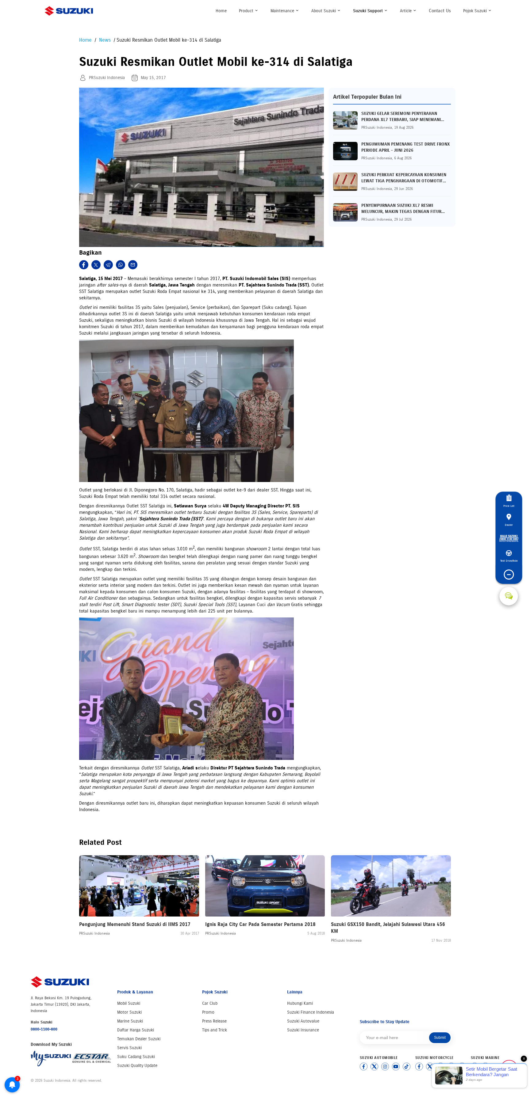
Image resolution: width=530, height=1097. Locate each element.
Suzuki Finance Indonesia (310, 1012)
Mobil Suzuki (128, 1003)
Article (406, 10)
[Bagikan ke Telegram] (108, 264)
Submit (440, 1037)
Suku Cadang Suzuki (136, 1056)
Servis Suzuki (129, 1047)
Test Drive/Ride (508, 561)
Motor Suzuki (129, 1012)
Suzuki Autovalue (303, 1021)
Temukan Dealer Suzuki (138, 1039)
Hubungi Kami (300, 1003)
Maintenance (283, 10)
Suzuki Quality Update (137, 1065)
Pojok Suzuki (475, 10)
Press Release (214, 1021)
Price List (508, 506)
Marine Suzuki (130, 1021)
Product (247, 10)
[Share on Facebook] (83, 264)
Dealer (509, 524)
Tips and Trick (214, 1030)
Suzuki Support (368, 10)
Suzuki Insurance (303, 1030)
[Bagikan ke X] (96, 264)
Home (221, 10)
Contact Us (440, 10)
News (105, 40)
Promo (208, 1012)
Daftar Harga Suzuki (135, 1030)
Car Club (209, 1003)
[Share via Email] (132, 264)
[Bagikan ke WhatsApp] (120, 264)
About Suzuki (324, 10)
